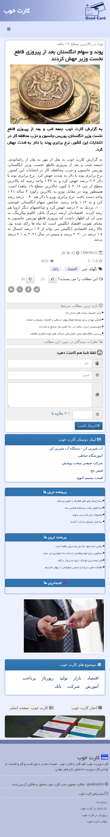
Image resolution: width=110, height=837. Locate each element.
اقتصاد (76, 223)
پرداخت (29, 678)
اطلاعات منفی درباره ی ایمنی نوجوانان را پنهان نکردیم (74, 567)
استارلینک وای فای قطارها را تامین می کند (80, 501)
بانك (41, 213)
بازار (77, 678)
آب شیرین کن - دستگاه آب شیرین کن (76, 448)
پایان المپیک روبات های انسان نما (83, 313)
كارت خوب (17, 11)
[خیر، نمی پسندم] (30, 279)
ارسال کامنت (87, 426)
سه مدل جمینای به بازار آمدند (86, 521)
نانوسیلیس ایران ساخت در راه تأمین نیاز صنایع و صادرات (70, 326)
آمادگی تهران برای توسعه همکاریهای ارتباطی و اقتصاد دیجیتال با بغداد (63, 319)
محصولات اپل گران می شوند (87, 514)
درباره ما (102, 802)
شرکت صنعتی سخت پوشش (82, 463)
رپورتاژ (48, 678)
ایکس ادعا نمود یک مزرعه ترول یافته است (79, 546)
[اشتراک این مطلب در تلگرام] (37, 289)
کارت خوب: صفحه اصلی (29, 708)
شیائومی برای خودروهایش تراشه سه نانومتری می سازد (73, 553)
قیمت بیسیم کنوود (89, 478)
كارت (80, 159)
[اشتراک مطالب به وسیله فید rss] (11, 289)
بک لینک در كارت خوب (93, 808)
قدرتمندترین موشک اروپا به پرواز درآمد (80, 560)
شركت (73, 686)
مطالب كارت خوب (97, 821)
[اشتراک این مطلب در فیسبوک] (28, 289)
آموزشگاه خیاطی (90, 456)
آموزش (92, 686)
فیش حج (97, 470)
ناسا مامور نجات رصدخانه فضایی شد (84, 508)
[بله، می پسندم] (52, 279)
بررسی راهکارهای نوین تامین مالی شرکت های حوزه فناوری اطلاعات (65, 333)
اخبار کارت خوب (85, 708)
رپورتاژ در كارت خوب (94, 815)
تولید (64, 678)
